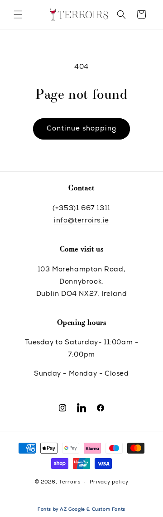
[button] (18, 14)
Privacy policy (109, 482)
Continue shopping (81, 129)
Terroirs (70, 482)
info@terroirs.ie (81, 220)
